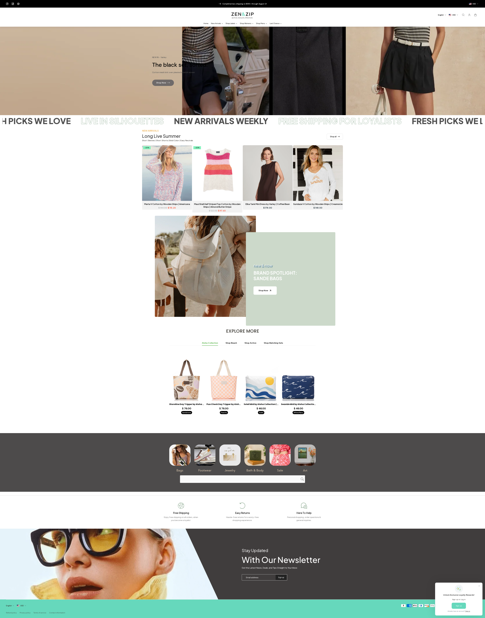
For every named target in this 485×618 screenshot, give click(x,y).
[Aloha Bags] (179, 455)
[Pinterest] (18, 4)
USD (22, 605)
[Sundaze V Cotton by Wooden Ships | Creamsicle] (318, 173)
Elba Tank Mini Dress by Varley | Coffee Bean (268, 204)
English (9, 605)
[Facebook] (13, 4)
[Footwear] (204, 455)
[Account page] (469, 15)
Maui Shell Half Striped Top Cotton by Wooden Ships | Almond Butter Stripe (217, 205)
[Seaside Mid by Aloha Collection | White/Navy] (298, 379)
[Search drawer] (463, 15)
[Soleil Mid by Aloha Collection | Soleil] (261, 379)
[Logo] (242, 15)
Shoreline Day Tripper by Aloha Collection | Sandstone (186, 404)
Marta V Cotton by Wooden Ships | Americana (167, 204)
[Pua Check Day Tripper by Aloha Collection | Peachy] (224, 379)
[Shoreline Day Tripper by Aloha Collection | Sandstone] (186, 379)
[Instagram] (7, 4)
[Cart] (475, 15)
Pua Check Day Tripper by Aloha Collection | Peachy (224, 404)
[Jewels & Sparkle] (230, 455)
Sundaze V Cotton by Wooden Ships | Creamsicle (318, 204)
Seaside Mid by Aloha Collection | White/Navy (298, 404)
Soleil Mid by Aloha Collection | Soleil (261, 404)
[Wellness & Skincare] (255, 455)
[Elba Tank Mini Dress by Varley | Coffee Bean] (268, 173)
